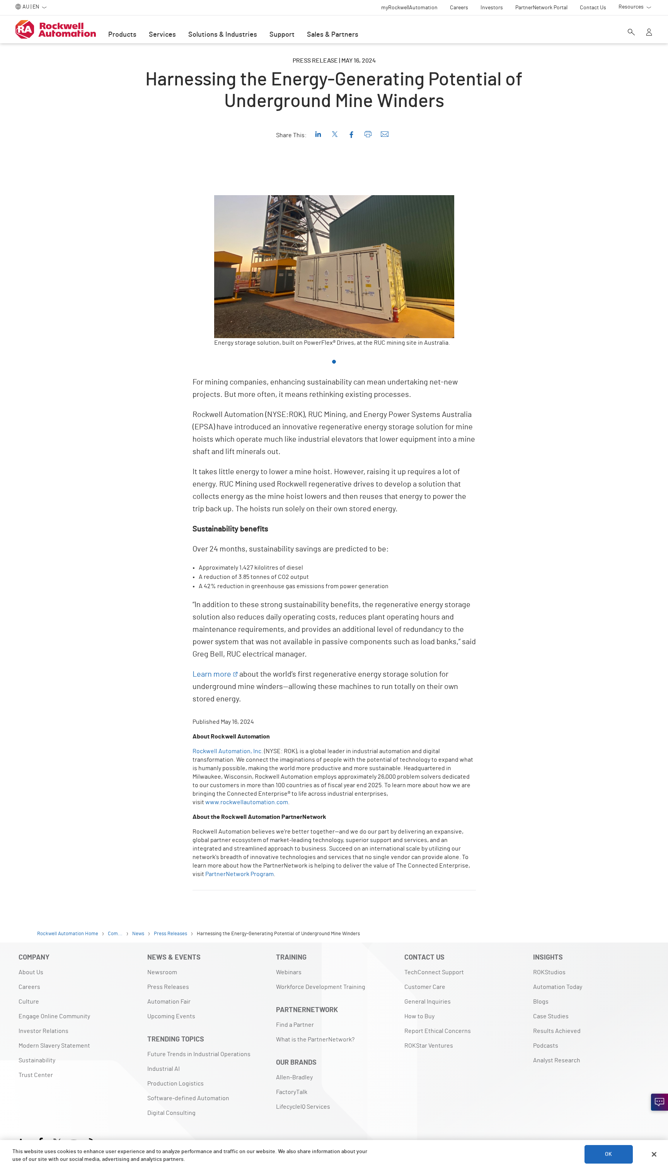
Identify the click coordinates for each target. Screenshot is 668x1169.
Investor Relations (43, 1031)
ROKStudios (549, 972)
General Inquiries (427, 1002)
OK (608, 1154)
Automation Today (557, 987)
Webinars (289, 972)
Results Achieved (557, 1031)
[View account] (649, 32)
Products (122, 34)
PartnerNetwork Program (239, 874)
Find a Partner (295, 1025)
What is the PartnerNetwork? (315, 1039)
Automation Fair (169, 1002)
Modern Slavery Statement (54, 1046)
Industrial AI (163, 1069)
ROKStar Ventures (428, 1046)
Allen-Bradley (294, 1077)
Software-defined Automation (188, 1098)
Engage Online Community (54, 1016)
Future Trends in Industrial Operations (198, 1054)
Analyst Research (556, 1060)
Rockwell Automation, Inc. (228, 751)
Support (282, 34)
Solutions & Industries (222, 34)
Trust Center (36, 1075)
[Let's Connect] (659, 1102)
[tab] (334, 362)
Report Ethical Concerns (437, 1031)
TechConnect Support (434, 972)
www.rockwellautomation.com (246, 802)
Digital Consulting (171, 1113)
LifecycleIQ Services (303, 1107)
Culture (29, 1002)
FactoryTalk (291, 1092)
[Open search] (631, 32)
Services (162, 34)
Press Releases (168, 987)
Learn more (212, 674)
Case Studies (551, 1016)
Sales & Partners (332, 34)
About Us (31, 972)
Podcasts (545, 1046)
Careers (29, 987)
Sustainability (37, 1060)
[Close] (654, 1154)
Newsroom (162, 972)
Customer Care (424, 987)
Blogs (541, 1002)
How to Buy (419, 1016)
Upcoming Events (171, 1016)
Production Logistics (175, 1084)
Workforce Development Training (320, 987)
